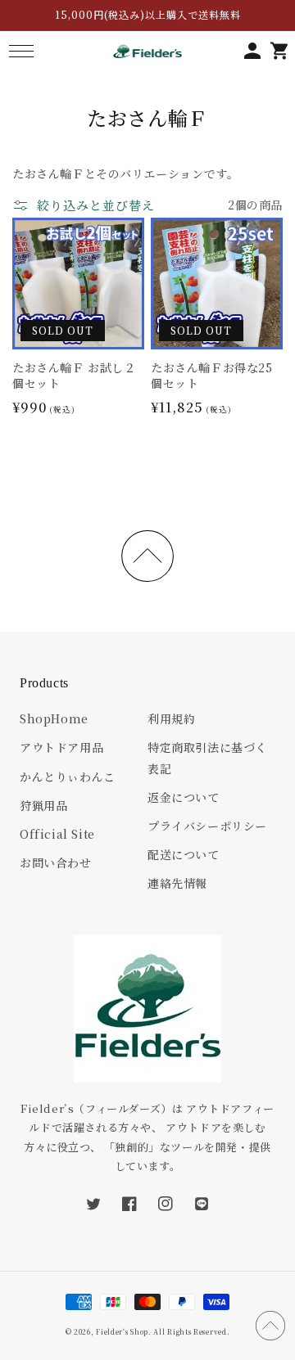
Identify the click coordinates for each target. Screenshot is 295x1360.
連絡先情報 (177, 883)
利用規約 (171, 718)
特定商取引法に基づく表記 (207, 757)
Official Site (57, 834)
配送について (184, 854)
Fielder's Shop (122, 1331)
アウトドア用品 (61, 747)
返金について (184, 797)
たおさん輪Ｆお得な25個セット (212, 376)
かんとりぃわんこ (68, 776)
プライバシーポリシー (207, 825)
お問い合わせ (56, 862)
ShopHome (54, 718)
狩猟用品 (43, 805)
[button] (20, 51)
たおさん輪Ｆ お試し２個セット (74, 376)
